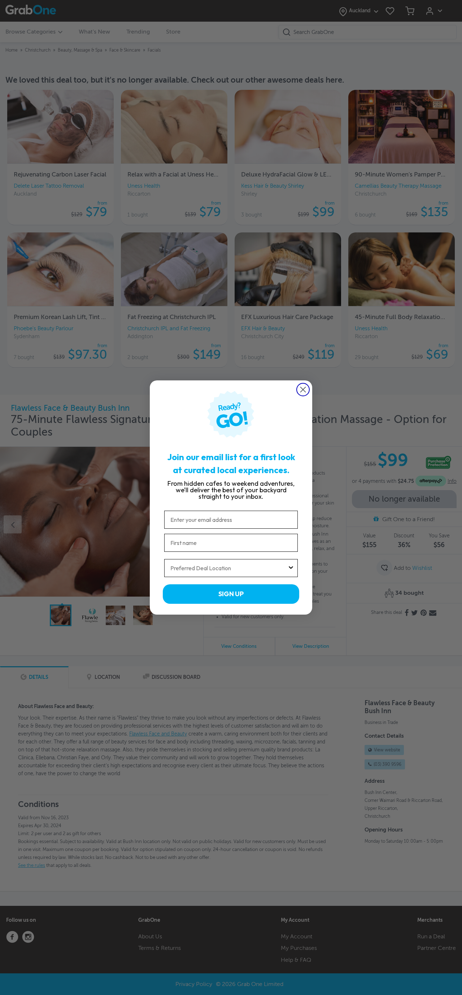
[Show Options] (291, 568)
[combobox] (228, 568)
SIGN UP (231, 594)
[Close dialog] (303, 389)
